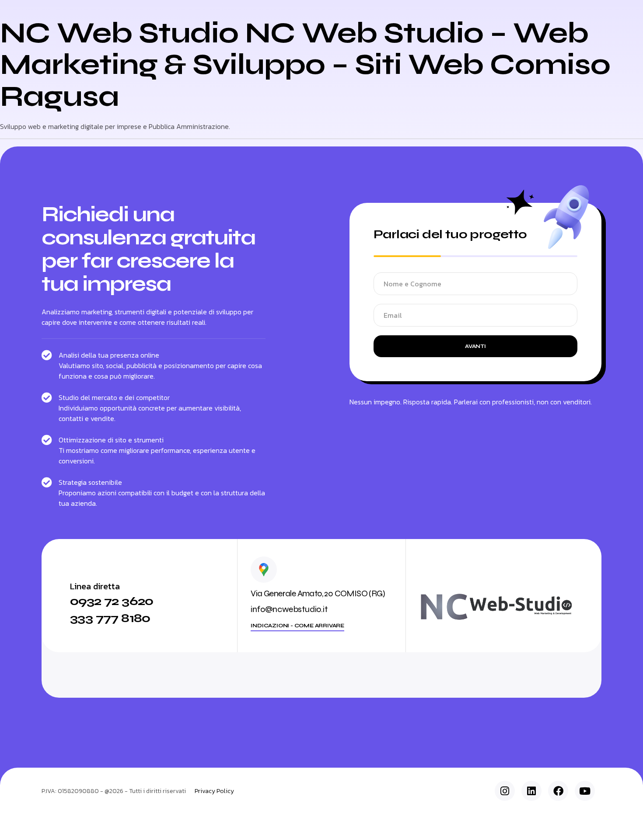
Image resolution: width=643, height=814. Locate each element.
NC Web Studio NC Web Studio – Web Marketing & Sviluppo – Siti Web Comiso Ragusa (305, 65)
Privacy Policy (214, 791)
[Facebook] (558, 791)
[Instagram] (505, 791)
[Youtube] (585, 791)
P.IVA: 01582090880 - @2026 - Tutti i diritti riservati (114, 791)
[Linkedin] (531, 791)
